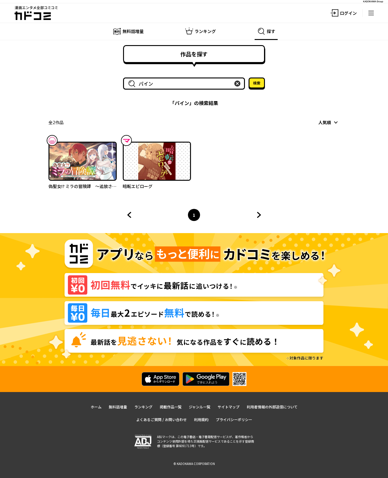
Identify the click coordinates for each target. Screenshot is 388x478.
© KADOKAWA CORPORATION (194, 463)
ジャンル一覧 (199, 406)
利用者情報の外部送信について (272, 406)
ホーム (96, 406)
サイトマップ (228, 406)
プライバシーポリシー (234, 419)
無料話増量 (118, 406)
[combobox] (185, 83)
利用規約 (201, 419)
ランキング (143, 406)
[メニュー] (371, 13)
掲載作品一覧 (171, 406)
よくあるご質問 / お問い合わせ (161, 419)
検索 (256, 82)
